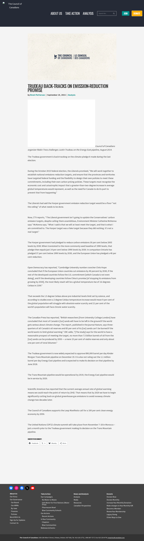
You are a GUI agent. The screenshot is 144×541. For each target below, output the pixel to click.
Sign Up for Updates (17, 520)
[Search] (113, 13)
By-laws (14, 508)
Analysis (88, 13)
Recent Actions (48, 516)
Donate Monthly (113, 500)
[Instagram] (16, 488)
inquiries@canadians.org (116, 538)
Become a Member (114, 508)
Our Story (13, 496)
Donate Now (111, 497)
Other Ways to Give (114, 517)
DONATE (137, 13)
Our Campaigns (47, 497)
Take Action (72, 13)
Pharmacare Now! (49, 507)
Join (126, 13)
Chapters (45, 522)
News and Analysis (81, 494)
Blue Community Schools (51, 510)
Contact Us (14, 523)
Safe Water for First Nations (53, 503)
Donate (110, 494)
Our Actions (45, 513)
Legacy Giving (112, 514)
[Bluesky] (11, 488)
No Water (46, 500)
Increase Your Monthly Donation (119, 503)
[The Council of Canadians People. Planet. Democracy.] (14, 13)
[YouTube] (33, 488)
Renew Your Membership (116, 511)
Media (76, 500)
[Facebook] (22, 488)
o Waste (53, 500)
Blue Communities (49, 525)
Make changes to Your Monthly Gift (120, 505)
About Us (56, 13)
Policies (14, 514)
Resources (78, 503)
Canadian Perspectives (82, 505)
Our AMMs (15, 505)
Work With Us (15, 517)
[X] (27, 488)
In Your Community (48, 519)
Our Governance (16, 499)
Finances (14, 511)
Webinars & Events (48, 528)
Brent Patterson (37, 95)
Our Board (15, 502)
